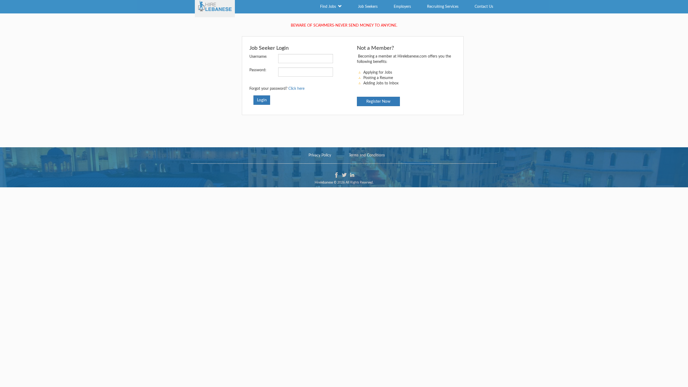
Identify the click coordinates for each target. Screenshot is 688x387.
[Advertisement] (344, 128)
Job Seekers (368, 7)
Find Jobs (329, 7)
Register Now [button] (378, 101)
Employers (402, 7)
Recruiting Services (442, 7)
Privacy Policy (320, 155)
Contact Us (484, 7)
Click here (296, 89)
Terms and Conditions (367, 155)
